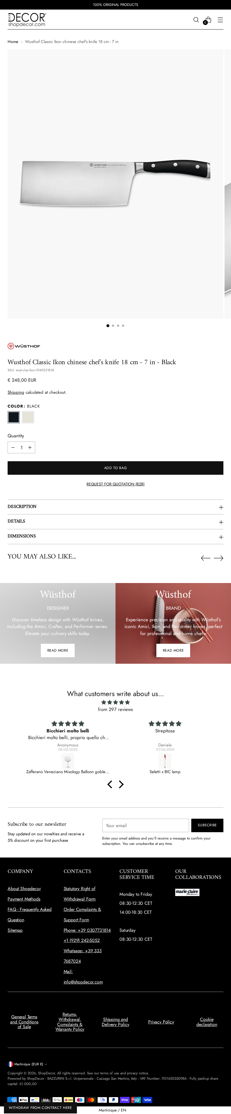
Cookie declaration (206, 1022)
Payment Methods (24, 899)
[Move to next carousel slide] (218, 558)
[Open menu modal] (220, 19)
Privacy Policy (161, 1022)
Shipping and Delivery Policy (115, 1022)
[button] (107, 325)
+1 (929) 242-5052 (82, 940)
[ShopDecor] (27, 19)
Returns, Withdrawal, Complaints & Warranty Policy (70, 1021)
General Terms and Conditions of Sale (24, 1022)
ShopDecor (46, 1073)
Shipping (16, 392)
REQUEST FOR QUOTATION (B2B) (115, 484)
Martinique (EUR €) (28, 1064)
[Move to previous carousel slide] (205, 558)
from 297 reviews (115, 709)
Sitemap (15, 930)
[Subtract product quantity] (13, 447)
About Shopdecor (24, 888)
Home (13, 42)
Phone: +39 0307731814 (87, 930)
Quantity (16, 435)
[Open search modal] (196, 19)
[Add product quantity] (30, 447)
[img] (115, 702)
